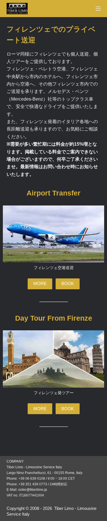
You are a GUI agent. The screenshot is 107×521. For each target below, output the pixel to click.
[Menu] (98, 8)
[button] (40, 284)
